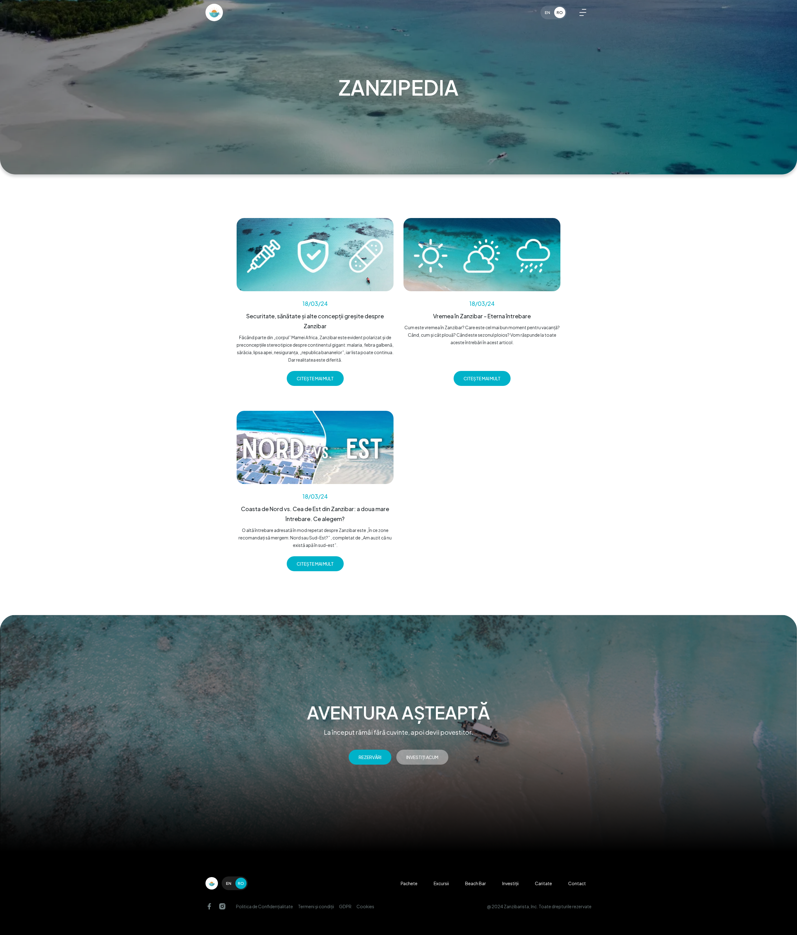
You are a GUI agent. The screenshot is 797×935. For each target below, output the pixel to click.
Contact (577, 883)
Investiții (510, 883)
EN (547, 12)
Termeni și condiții (316, 906)
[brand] (214, 12)
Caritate (543, 883)
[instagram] (222, 906)
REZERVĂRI (370, 757)
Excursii (441, 883)
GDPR (345, 906)
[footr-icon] (211, 883)
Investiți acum (422, 757)
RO (560, 12)
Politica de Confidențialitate (264, 906)
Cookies (365, 906)
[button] (583, 12)
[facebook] (209, 906)
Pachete (409, 883)
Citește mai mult (315, 378)
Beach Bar (475, 883)
